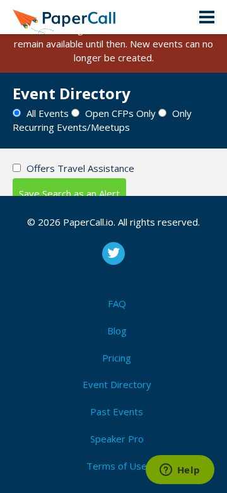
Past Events (116, 411)
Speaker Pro (117, 438)
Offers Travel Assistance (80, 168)
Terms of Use (116, 466)
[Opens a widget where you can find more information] (179, 471)
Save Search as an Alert (69, 193)
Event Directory (117, 384)
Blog (117, 330)
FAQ (117, 303)
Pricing (116, 357)
